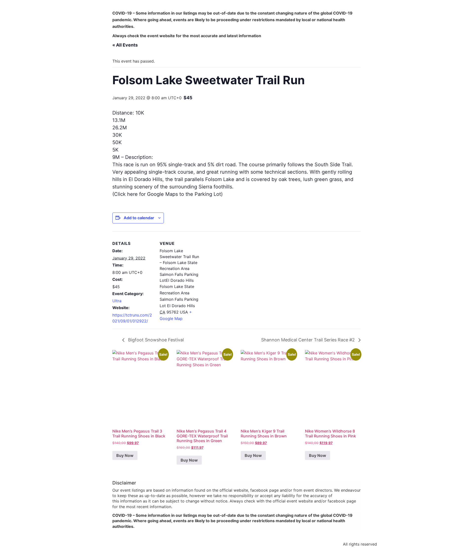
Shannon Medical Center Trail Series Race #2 (308, 339)
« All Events (125, 45)
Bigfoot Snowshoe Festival (155, 339)
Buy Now (125, 455)
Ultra (116, 300)
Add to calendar (139, 217)
